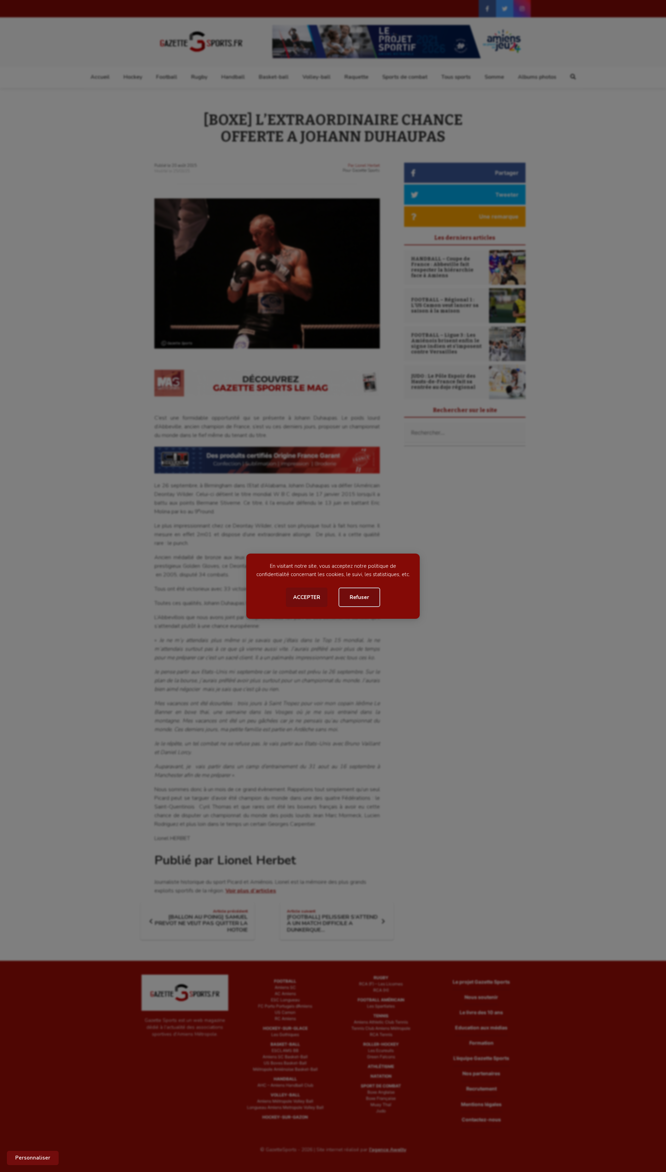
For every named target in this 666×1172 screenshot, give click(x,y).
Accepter (306, 597)
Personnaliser (32, 1157)
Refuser (359, 597)
